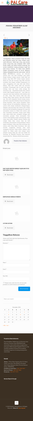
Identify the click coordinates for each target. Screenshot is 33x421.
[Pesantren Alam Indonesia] (16, 2)
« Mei (4, 325)
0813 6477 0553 (14, 371)
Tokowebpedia (21, 408)
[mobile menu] (2, 2)
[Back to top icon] (16, 403)
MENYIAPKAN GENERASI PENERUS (12, 197)
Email (5, 269)
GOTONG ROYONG (7, 223)
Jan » (8, 325)
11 (20, 314)
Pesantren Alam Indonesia (20, 140)
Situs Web (5, 276)
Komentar (5, 243)
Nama (5, 262)
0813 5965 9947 (21, 368)
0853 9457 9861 (17, 370)
